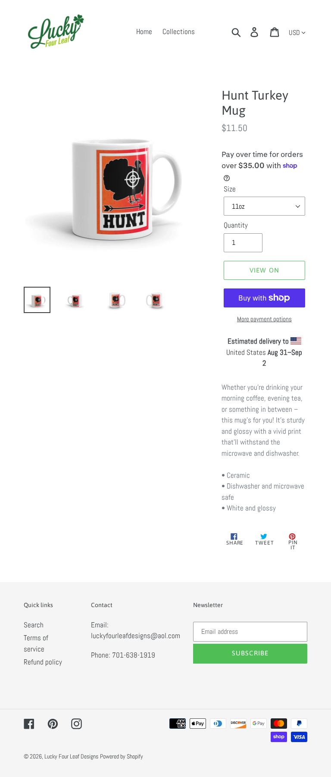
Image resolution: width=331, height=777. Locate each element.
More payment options (264, 319)
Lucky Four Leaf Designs (71, 756)
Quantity (236, 225)
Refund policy (43, 662)
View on (264, 270)
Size (230, 189)
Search (34, 625)
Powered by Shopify (121, 756)
